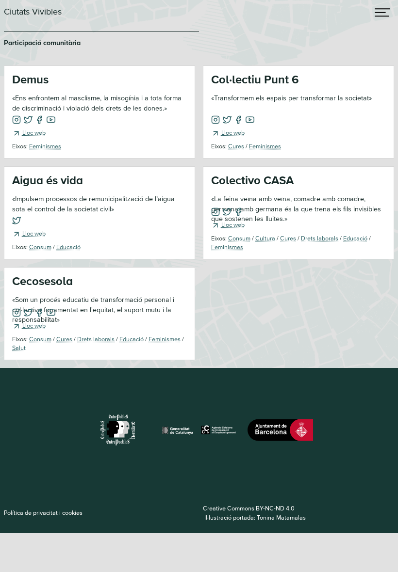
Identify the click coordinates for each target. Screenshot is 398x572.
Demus (30, 79)
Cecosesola (42, 280)
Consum (40, 246)
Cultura (265, 238)
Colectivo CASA (252, 180)
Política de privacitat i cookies (43, 512)
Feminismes (45, 146)
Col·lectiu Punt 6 (255, 79)
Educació (68, 246)
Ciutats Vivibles (33, 11)
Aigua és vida (47, 180)
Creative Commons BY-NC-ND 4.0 (249, 508)
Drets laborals (319, 238)
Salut (19, 347)
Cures (236, 146)
